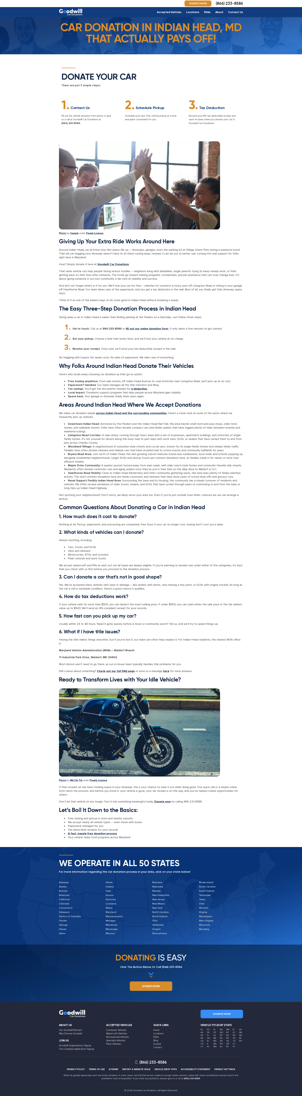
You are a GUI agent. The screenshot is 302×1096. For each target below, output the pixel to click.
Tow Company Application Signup (76, 1049)
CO (202, 1043)
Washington (205, 916)
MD (214, 1041)
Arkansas (64, 895)
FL (208, 1035)
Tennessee (205, 895)
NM (227, 1029)
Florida (63, 920)
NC (227, 1035)
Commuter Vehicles (116, 1030)
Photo (62, 233)
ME (214, 1038)
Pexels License (94, 233)
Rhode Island (206, 882)
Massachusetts (114, 916)
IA (214, 1029)
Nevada (156, 891)
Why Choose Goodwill (70, 1033)
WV (240, 1035)
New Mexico (158, 903)
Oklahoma (158, 925)
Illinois (109, 882)
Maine (109, 908)
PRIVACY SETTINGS (224, 1069)
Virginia (203, 912)
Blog (155, 1040)
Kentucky (111, 899)
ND (227, 1038)
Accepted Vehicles (169, 12)
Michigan (111, 920)
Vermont (203, 908)
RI (233, 1029)
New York (157, 908)
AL (202, 1029)
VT (234, 1046)
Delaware (64, 912)
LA (214, 1035)
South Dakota (206, 891)
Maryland (111, 912)
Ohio (154, 920)
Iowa (108, 891)
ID (208, 1041)
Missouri (110, 933)
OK (227, 1041)
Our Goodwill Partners (70, 1030)
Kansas (110, 895)
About (219, 12)
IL (207, 1043)
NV (221, 1041)
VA (240, 1029)
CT (202, 1046)
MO (221, 1032)
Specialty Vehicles (115, 1040)
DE (208, 1032)
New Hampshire (160, 895)
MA (214, 1043)
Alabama (64, 882)
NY (227, 1032)
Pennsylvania (159, 933)
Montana (157, 882)
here (166, 671)
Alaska (63, 886)
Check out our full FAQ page (116, 671)
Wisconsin (204, 925)
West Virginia (206, 920)
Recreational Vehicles (117, 1037)
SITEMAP (113, 1069)
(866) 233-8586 (70, 123)
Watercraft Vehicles (116, 1033)
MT (221, 1035)
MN (214, 1046)
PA (227, 1046)
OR (227, 1043)
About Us (65, 1025)
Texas (202, 899)
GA (208, 1038)
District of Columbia (70, 916)
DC (208, 1029)
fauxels (74, 233)
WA (240, 1032)
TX (234, 1041)
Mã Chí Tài (76, 780)
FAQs (207, 12)
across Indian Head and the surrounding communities (131, 413)
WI (240, 1038)
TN (234, 1038)
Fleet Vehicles (113, 1043)
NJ (221, 1046)
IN (208, 1046)
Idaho (62, 933)
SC (234, 1032)
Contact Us (235, 12)
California (64, 899)
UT (234, 1043)
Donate (157, 1043)
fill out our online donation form (147, 328)
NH (221, 1043)
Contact (157, 1047)
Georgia (63, 925)
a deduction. (139, 388)
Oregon (156, 929)
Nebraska (157, 886)
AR (202, 1038)
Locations (192, 12)
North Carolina (160, 912)
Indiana (110, 886)
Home (156, 1030)
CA (202, 1041)
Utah (201, 903)
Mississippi (111, 929)
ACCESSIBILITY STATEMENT (195, 1069)
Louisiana (111, 903)
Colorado (64, 903)
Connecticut (65, 908)
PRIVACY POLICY (76, 1069)
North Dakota (160, 916)
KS (214, 1032)
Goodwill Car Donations (113, 264)
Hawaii (62, 929)
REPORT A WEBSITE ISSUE (136, 1069)
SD (234, 1035)
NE (221, 1038)
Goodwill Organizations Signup (75, 1045)
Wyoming (204, 929)
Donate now (162, 801)
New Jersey (158, 899)
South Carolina (207, 886)
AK (202, 1032)
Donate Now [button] (198, 3)
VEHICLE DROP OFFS (165, 1069)
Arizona (63, 891)
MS (221, 1029)
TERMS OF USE (97, 1069)
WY (240, 1041)
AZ (202, 1035)
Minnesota (111, 925)
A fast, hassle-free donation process (92, 833)
